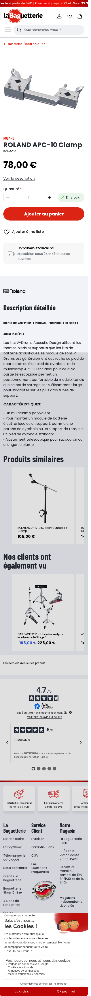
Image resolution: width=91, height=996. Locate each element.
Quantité (11, 189)
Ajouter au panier (44, 214)
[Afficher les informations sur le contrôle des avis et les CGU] (70, 712)
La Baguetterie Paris (71, 841)
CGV (34, 855)
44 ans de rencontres (11, 903)
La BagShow (12, 847)
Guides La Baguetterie (12, 878)
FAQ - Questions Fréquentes (40, 868)
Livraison (37, 839)
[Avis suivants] (81, 743)
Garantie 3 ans (42, 847)
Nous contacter (15, 868)
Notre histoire (13, 839)
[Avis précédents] (7, 743)
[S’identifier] (59, 16)
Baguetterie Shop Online (12, 890)
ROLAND (8, 138)
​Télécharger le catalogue (14, 857)
